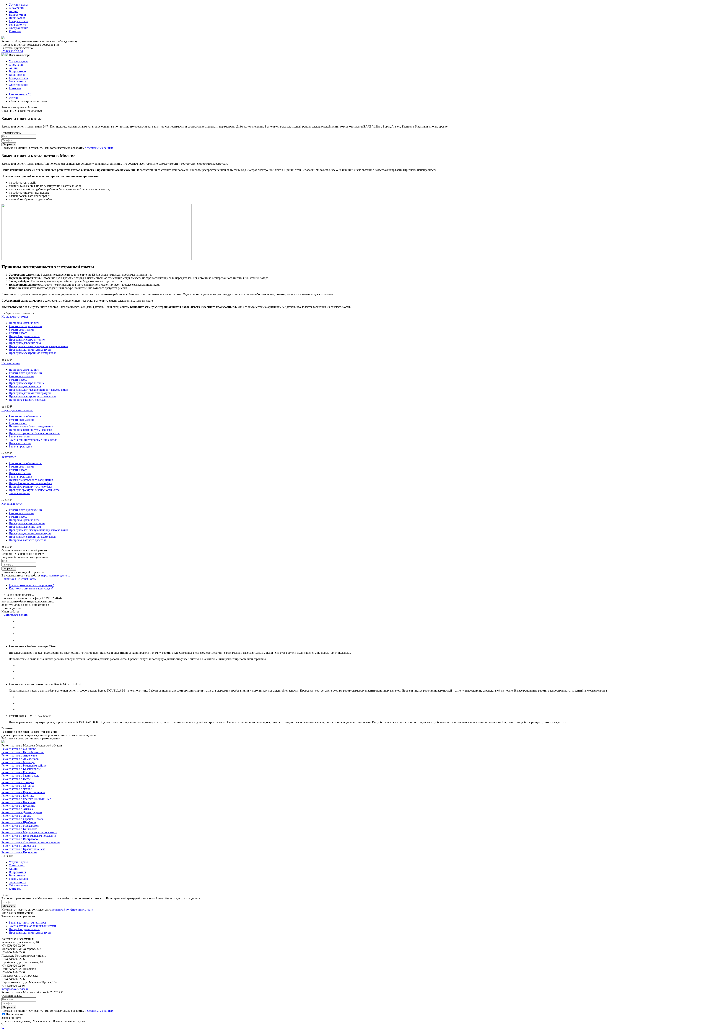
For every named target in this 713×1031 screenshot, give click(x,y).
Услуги (13, 97)
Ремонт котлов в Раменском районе (23, 765)
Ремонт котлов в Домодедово (20, 758)
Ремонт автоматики (21, 329)
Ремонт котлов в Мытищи (18, 762)
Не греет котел (10, 363)
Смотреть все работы (14, 614)
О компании (17, 7)
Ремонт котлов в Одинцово (18, 748)
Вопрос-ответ (17, 14)
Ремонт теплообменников (25, 416)
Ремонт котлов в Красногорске (21, 768)
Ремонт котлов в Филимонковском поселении (30, 842)
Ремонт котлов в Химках (17, 809)
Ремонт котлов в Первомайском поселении (28, 835)
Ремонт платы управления (25, 326)
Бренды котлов (18, 21)
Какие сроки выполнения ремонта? (31, 585)
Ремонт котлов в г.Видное (17, 785)
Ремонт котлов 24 (20, 94)
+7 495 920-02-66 (12, 51)
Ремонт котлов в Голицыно (18, 772)
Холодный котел (11, 503)
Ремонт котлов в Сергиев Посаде (22, 819)
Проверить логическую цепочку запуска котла (38, 346)
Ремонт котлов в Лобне (16, 815)
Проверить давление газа (25, 342)
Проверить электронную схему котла (32, 352)
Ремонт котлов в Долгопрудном (21, 812)
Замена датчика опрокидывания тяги (32, 925)
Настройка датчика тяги (24, 322)
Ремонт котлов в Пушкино (18, 805)
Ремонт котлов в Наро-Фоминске (22, 752)
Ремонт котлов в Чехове (16, 788)
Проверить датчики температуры (30, 349)
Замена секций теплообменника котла (33, 439)
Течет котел (8, 456)
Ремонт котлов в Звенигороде (20, 775)
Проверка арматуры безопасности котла (34, 433)
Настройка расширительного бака (30, 429)
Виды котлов (17, 17)
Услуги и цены (18, 4)
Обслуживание (18, 28)
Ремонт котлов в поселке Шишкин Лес (26, 798)
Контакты (15, 31)
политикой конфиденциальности (72, 909)
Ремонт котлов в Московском (20, 825)
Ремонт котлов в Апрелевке (19, 755)
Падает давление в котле (17, 410)
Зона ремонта (17, 24)
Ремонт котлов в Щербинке (18, 822)
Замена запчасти (19, 436)
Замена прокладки (20, 446)
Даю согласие (14, 1014)
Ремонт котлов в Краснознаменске (23, 792)
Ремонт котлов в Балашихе (18, 802)
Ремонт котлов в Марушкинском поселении (29, 832)
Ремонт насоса (18, 332)
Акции (13, 11)
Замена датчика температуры (27, 922)
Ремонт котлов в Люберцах (18, 845)
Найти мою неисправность (18, 578)
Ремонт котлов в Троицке (17, 782)
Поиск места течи (20, 443)
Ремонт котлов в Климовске (19, 829)
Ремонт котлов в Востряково (19, 839)
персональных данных (99, 147)
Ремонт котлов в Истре (16, 778)
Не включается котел (14, 316)
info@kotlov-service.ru (15, 989)
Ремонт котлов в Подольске (19, 852)
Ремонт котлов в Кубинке (17, 795)
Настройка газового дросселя (27, 399)
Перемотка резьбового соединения (31, 426)
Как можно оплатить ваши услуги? (31, 588)
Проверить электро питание (27, 339)
